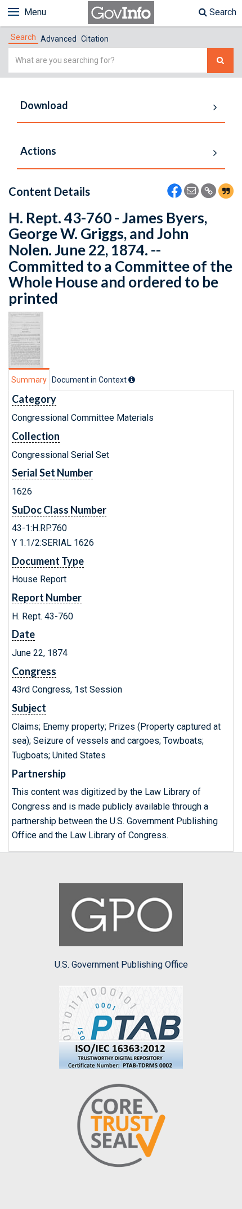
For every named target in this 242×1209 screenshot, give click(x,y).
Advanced (59, 38)
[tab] (23, 37)
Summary (29, 379)
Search (221, 12)
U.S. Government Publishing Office (121, 964)
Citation (95, 38)
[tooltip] (131, 380)
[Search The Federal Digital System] (220, 60)
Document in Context (90, 379)
